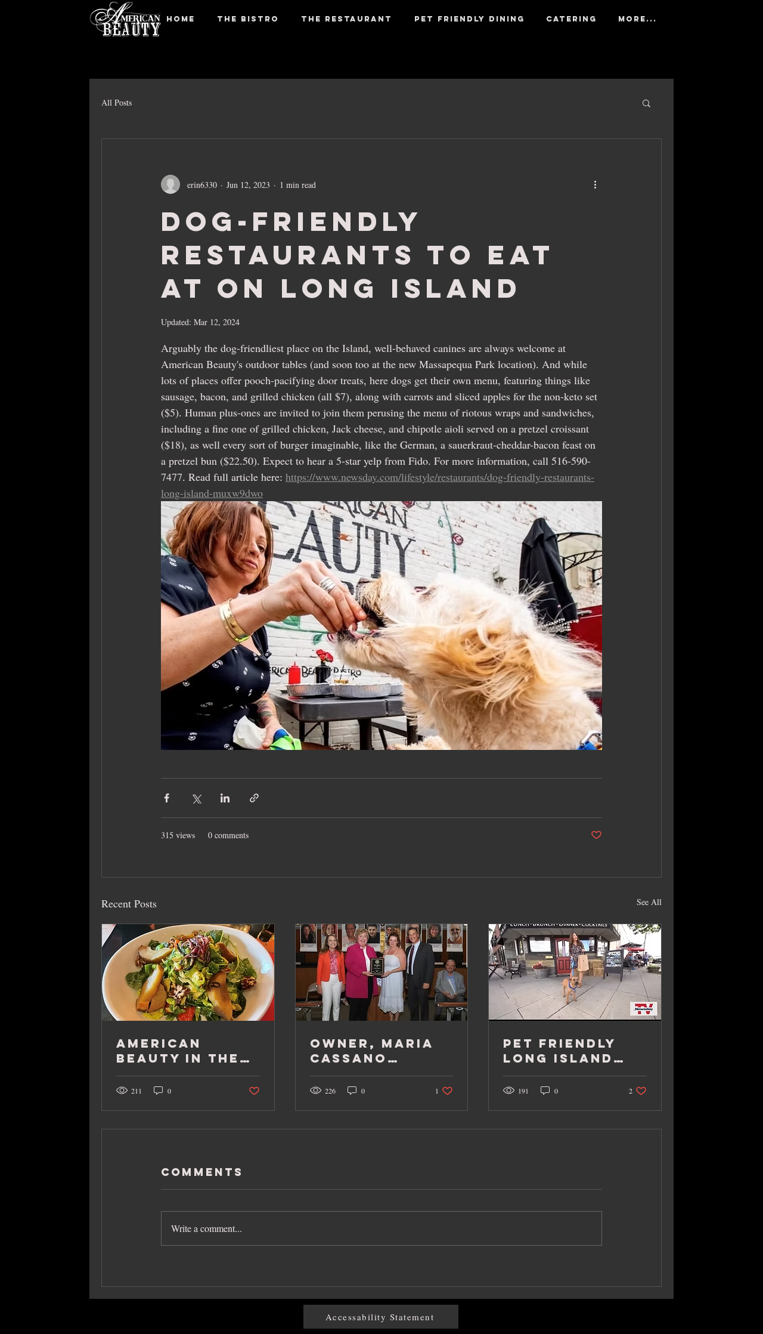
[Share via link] (254, 798)
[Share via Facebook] (166, 798)
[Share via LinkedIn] (225, 798)
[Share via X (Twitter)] (195, 798)
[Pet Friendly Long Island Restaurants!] (575, 972)
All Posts (116, 102)
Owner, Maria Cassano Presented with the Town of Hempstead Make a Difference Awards (381, 1051)
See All (649, 901)
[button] (646, 102)
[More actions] (595, 184)
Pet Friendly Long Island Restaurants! (564, 1051)
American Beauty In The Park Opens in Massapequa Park (178, 1051)
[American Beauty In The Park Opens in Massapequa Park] (188, 972)
